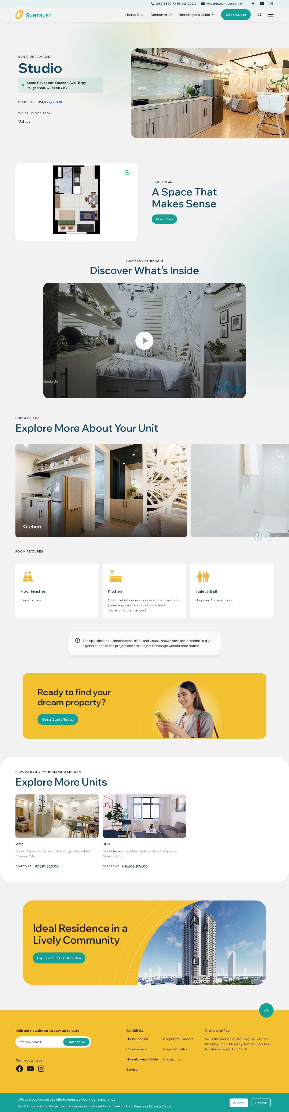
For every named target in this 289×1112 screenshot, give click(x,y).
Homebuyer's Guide (194, 14)
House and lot (137, 1039)
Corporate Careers (178, 1039)
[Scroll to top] (266, 1010)
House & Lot (135, 14)
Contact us (171, 1059)
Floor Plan (164, 219)
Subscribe (76, 1042)
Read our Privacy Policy (152, 1106)
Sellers (131, 1069)
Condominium (161, 14)
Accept (239, 1103)
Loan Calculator (175, 1049)
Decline (261, 1103)
